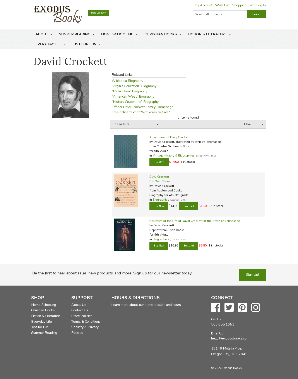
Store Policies (81, 316)
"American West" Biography (133, 96)
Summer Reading (74, 34)
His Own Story (159, 181)
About (42, 34)
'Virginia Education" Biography (134, 86)
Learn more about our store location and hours (146, 304)
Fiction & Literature (207, 34)
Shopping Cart (243, 5)
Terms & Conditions (86, 321)
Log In (261, 5)
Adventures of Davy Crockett (169, 137)
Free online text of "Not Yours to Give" (141, 112)
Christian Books (160, 34)
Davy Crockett (159, 177)
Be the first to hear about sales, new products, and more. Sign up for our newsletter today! (112, 273)
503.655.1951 (222, 324)
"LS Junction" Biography (129, 91)
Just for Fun (84, 44)
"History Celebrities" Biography (135, 101)
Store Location (98, 12)
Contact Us (79, 310)
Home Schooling (117, 34)
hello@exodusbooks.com (230, 338)
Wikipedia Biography (127, 80)
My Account (203, 5)
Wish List (222, 5)
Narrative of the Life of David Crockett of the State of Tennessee (194, 221)
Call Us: (216, 319)
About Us (78, 304)
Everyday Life (49, 44)
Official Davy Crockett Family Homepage (142, 107)
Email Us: (217, 333)
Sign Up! (252, 274)
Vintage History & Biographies (174, 155)
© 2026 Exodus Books (226, 368)
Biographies (161, 200)
